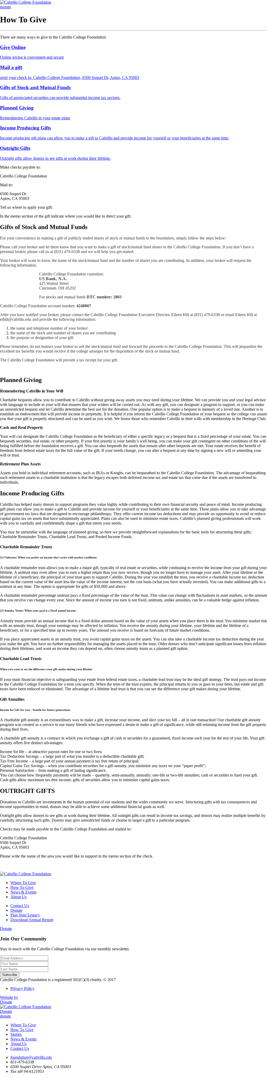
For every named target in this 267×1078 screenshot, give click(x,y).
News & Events (23, 892)
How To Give (21, 887)
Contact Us (19, 905)
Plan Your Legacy (25, 915)
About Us (18, 897)
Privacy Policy (22, 988)
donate (5, 7)
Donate (16, 910)
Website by (9, 997)
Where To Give (23, 882)
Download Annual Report (31, 919)
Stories (16, 1034)
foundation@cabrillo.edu (31, 1057)
